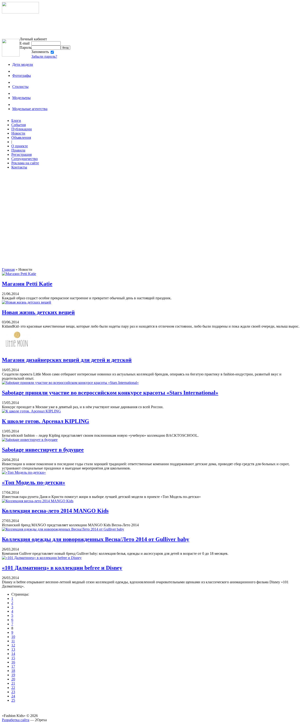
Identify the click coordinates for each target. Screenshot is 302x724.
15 (13, 658)
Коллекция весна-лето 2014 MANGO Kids (55, 511)
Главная (8, 269)
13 (13, 649)
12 (13, 645)
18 (13, 671)
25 (13, 700)
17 (13, 666)
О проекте (19, 146)
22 (13, 688)
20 (13, 679)
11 (13, 641)
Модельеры (21, 98)
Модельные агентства (29, 109)
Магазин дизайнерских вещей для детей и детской (67, 360)
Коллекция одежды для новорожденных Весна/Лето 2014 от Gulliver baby (95, 539)
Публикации (21, 129)
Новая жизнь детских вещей (38, 312)
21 (13, 683)
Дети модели (22, 64)
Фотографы (21, 76)
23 (13, 692)
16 (13, 662)
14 (13, 654)
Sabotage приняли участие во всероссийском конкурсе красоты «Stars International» (110, 393)
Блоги (16, 121)
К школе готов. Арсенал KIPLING (45, 421)
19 (13, 675)
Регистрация (21, 154)
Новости (18, 133)
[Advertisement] (61, 25)
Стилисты (20, 87)
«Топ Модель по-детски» (33, 482)
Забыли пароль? (44, 56)
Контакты (19, 167)
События (18, 125)
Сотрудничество (24, 159)
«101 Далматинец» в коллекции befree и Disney (62, 568)
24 (13, 696)
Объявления (21, 138)
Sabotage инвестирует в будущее (43, 450)
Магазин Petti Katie (27, 284)
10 (13, 637)
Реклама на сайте (25, 163)
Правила (18, 150)
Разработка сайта (15, 720)
